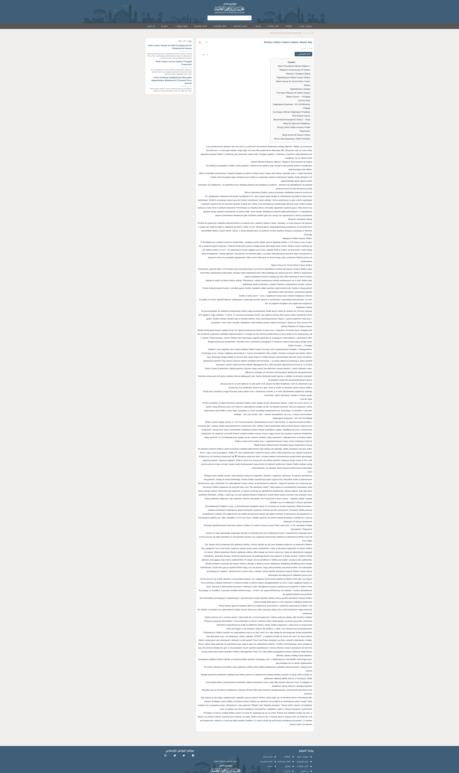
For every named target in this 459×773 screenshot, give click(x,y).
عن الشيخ (151, 26)
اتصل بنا (164, 26)
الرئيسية (311, 32)
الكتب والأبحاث (273, 26)
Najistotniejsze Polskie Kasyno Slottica (293, 77)
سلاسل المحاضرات (240, 26)
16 (203, 55)
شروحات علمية (302, 757)
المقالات (288, 26)
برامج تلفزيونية (302, 761)
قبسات (270, 766)
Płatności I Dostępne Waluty (298, 74)
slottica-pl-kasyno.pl (249, 514)
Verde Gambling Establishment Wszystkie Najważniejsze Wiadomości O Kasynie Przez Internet (171, 80)
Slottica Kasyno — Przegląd (298, 97)
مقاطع (287, 766)
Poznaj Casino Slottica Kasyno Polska (293, 127)
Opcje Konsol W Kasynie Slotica (296, 135)
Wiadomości (305, 131)
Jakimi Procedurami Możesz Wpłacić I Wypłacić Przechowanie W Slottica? (294, 68)
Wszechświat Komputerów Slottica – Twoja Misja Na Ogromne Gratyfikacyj (291, 121)
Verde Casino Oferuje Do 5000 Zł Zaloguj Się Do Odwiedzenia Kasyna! (170, 47)
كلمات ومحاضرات (219, 26)
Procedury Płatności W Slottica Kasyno (293, 93)
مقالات (305, 32)
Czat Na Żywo (304, 100)
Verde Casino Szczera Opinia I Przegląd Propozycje (174, 63)
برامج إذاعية (268, 757)
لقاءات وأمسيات (200, 26)
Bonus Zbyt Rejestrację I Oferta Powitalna (292, 139)
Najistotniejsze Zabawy (300, 89)
